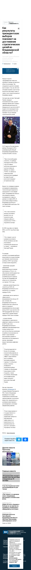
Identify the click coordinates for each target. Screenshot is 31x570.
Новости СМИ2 (6, 523)
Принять (14, 566)
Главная (6, 22)
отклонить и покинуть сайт (13, 561)
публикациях (10, 389)
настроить (18, 559)
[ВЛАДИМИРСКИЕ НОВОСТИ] (5, 532)
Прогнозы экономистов (12, 22)
